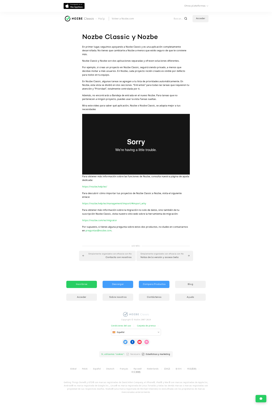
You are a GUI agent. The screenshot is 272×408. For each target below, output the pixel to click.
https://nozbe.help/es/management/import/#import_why (114, 203)
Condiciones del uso (121, 325)
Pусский (138, 368)
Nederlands (153, 368)
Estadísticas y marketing (158, 354)
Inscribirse (81, 284)
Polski (85, 368)
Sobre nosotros (118, 297)
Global (73, 368)
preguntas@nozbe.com (98, 230)
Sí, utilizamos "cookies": (113, 354)
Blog (190, 284)
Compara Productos (154, 284)
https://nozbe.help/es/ (94, 186)
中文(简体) (191, 368)
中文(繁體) (136, 372)
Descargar (118, 284)
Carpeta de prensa (146, 325)
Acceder (200, 18)
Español (97, 368)
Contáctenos (154, 297)
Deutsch (110, 368)
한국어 (179, 368)
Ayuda (190, 297)
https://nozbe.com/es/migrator (99, 220)
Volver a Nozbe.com (123, 18)
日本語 (167, 368)
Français (124, 368)
